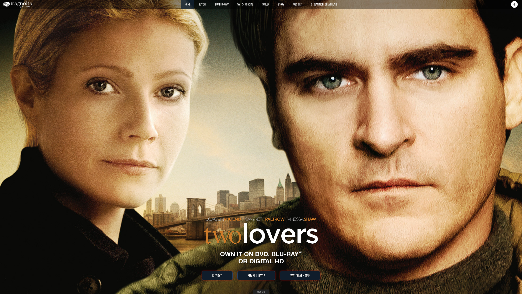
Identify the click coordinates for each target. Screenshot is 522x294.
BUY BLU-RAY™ (256, 275)
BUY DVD (217, 275)
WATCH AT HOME (300, 275)
